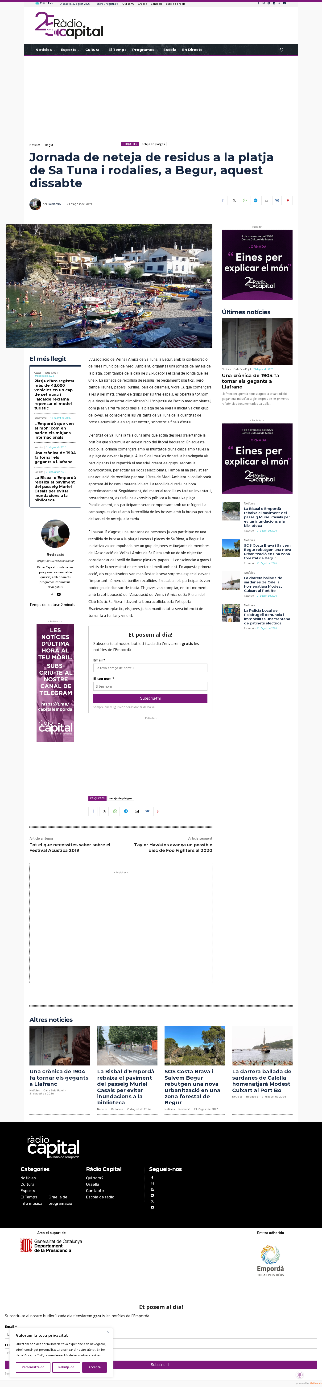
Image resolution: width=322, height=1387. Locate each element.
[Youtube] (284, 3)
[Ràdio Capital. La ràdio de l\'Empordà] (69, 25)
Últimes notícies (246, 312)
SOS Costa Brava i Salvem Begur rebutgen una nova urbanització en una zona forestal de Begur (267, 551)
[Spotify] (268, 3)
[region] (61, 1353)
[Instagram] (263, 3)
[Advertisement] (161, 94)
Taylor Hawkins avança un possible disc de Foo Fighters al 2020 (173, 847)
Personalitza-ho (33, 1367)
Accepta (94, 1367)
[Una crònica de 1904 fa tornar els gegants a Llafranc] (257, 341)
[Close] (108, 1332)
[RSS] (152, 1190)
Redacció (55, 204)
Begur (49, 145)
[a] (113, 1147)
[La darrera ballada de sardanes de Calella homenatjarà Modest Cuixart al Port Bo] (231, 580)
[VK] (277, 200)
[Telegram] (274, 3)
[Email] (266, 200)
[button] (281, 49)
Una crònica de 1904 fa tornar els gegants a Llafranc (55, 457)
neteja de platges (153, 144)
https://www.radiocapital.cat (55, 561)
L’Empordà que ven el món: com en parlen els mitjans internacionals (54, 430)
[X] (233, 200)
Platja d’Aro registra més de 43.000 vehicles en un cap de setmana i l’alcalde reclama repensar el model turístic (54, 394)
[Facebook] (258, 3)
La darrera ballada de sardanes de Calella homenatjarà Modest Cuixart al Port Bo (263, 584)
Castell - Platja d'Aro (45, 373)
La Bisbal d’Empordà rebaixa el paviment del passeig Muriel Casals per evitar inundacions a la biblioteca (55, 489)
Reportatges (40, 418)
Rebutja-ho (66, 1367)
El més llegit (47, 359)
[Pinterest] (288, 200)
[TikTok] (279, 3)
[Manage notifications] (300, 1375)
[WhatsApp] (244, 200)
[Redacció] (36, 204)
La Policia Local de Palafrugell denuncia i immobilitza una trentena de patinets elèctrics (267, 616)
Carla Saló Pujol (242, 369)
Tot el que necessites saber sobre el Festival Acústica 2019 (69, 847)
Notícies (34, 145)
